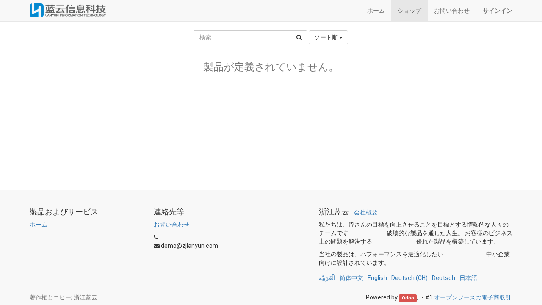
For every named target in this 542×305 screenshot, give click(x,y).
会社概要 (366, 212)
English (377, 277)
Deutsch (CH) (409, 277)
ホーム (38, 224)
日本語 (468, 277)
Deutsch (443, 277)
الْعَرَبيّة (327, 277)
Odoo (408, 298)
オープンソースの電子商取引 (472, 297)
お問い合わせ (171, 224)
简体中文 (351, 277)
